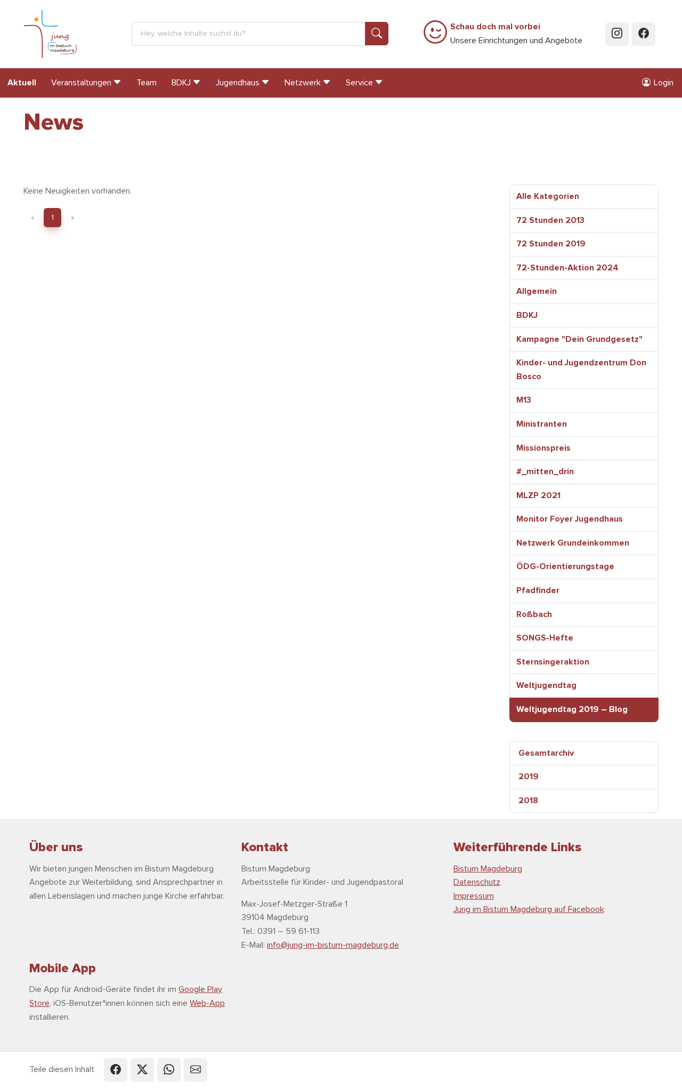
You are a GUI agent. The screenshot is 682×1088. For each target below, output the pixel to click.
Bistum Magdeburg (487, 868)
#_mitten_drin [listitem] (545, 471)
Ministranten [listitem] (541, 424)
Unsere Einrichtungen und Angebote (516, 33)
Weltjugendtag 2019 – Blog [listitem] (572, 709)
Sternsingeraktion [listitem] (552, 662)
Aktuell (21, 82)
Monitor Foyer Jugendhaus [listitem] (569, 519)
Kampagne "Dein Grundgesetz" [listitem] (579, 339)
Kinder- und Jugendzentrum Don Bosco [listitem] (581, 369)
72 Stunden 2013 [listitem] (550, 220)
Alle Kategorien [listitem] (547, 196)
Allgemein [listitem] (536, 291)
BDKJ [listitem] (527, 315)
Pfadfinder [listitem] (537, 590)
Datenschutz (476, 882)
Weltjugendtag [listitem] (546, 685)
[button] (115, 1070)
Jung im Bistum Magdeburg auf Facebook (528, 909)
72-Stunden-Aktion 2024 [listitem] (567, 267)
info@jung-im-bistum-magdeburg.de (333, 945)
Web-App (207, 1003)
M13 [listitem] (523, 400)
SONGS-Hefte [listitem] (544, 638)
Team (146, 82)
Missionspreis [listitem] (543, 448)
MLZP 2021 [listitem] (538, 495)
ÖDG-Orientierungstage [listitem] (565, 566)
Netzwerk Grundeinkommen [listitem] (572, 543)
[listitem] (584, 753)
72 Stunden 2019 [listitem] (551, 243)
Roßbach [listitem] (534, 614)
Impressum (473, 896)
